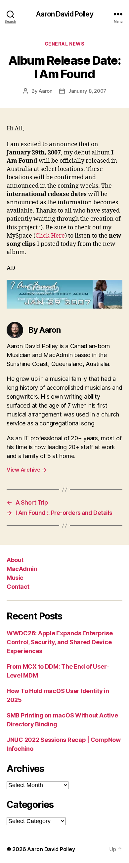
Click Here (50, 236)
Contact (18, 586)
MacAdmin (22, 568)
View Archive (26, 469)
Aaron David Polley (64, 14)
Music (15, 577)
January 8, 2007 (87, 91)
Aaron (46, 91)
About (15, 559)
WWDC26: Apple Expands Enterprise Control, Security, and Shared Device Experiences (59, 642)
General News (64, 44)
